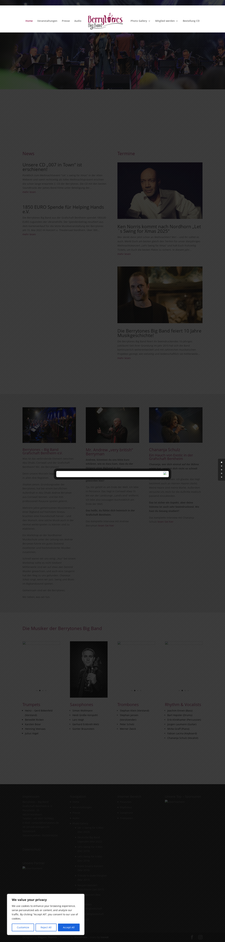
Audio (77, 21)
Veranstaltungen (47, 21)
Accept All (69, 927)
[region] (45, 914)
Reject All (46, 927)
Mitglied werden (165, 21)
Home (29, 21)
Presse (66, 21)
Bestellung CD (191, 21)
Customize (23, 927)
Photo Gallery (139, 21)
